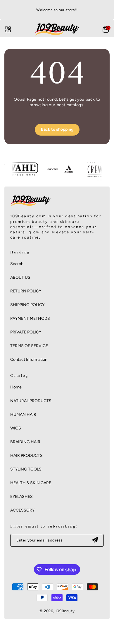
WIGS (15, 428)
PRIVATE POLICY (25, 332)
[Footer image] (30, 206)
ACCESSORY (22, 510)
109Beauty (65, 611)
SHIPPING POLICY (27, 304)
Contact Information (28, 359)
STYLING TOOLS (26, 469)
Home (16, 387)
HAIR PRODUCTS (26, 455)
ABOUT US (20, 277)
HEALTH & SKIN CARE (30, 482)
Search (16, 263)
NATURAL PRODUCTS (30, 400)
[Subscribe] (95, 540)
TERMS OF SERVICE (29, 345)
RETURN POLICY (25, 291)
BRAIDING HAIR (25, 441)
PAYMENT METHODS (30, 318)
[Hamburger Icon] (7, 29)
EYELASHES (21, 496)
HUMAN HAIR (23, 414)
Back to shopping (57, 129)
